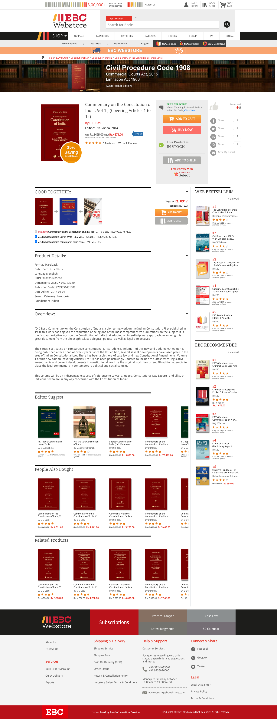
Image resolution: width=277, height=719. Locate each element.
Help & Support (154, 641)
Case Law (211, 616)
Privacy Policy (199, 691)
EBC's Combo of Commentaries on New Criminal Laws (223, 418)
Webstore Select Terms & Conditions (115, 682)
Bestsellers (95, 43)
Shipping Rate (102, 655)
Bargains (145, 43)
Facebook (202, 648)
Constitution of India (102, 58)
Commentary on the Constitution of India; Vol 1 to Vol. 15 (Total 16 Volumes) (157, 443)
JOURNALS (79, 36)
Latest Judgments (162, 629)
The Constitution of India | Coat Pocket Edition (225, 211)
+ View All (234, 198)
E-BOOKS (172, 36)
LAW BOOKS (102, 36)
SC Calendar (211, 629)
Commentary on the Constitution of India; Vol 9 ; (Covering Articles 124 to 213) (157, 515)
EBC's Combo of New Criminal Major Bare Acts (224, 364)
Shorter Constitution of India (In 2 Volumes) (120, 443)
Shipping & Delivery (109, 641)
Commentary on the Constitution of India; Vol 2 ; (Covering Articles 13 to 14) (157, 586)
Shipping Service (103, 648)
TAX (211, 36)
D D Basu (96, 123)
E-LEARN (193, 36)
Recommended (69, 43)
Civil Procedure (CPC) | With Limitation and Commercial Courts (224, 237)
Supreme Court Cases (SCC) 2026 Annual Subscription (226, 290)
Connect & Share (204, 641)
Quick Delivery (54, 675)
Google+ (202, 657)
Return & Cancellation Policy (111, 675)
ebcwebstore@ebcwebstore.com (166, 692)
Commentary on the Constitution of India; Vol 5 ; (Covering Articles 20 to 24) (50, 586)
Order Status (101, 668)
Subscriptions (114, 622)
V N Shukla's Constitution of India (86, 443)
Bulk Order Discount (57, 668)
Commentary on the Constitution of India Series (138, 58)
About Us (50, 642)
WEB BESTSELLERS (214, 191)
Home (51, 58)
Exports (49, 682)
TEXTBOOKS (127, 36)
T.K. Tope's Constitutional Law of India (50, 443)
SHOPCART (230, 4)
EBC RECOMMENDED (216, 345)
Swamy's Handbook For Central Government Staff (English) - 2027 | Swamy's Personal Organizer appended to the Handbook (226, 471)
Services (52, 661)
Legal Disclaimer (201, 684)
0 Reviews (109, 143)
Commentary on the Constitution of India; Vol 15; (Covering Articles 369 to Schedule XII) (50, 515)
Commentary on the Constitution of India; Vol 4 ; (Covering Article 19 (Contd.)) (85, 586)
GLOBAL (230, 36)
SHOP (59, 36)
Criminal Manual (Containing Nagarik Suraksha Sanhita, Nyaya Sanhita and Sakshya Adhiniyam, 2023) (224, 445)
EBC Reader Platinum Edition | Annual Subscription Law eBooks (224, 316)
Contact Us (51, 649)
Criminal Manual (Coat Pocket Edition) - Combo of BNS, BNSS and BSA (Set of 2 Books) (225, 391)
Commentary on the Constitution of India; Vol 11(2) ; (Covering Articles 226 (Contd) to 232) (121, 515)
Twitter (201, 666)
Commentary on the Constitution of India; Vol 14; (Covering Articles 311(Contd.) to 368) (85, 515)
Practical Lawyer (163, 616)
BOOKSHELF (212, 4)
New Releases (121, 43)
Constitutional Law (80, 58)
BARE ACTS (150, 36)
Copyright (181, 712)
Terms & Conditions (202, 698)
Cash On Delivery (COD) (108, 662)
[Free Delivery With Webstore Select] (182, 175)
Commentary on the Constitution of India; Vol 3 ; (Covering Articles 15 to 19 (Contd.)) (121, 586)
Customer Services (153, 648)
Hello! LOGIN (194, 4)
